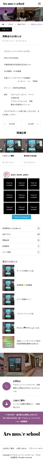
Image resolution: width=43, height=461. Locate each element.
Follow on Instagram (21, 217)
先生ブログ (6, 29)
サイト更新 (6, 252)
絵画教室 (5, 246)
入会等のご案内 (8, 448)
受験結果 (5, 240)
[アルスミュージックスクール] (13, 3)
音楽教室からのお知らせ (11, 228)
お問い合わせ (21, 448)
